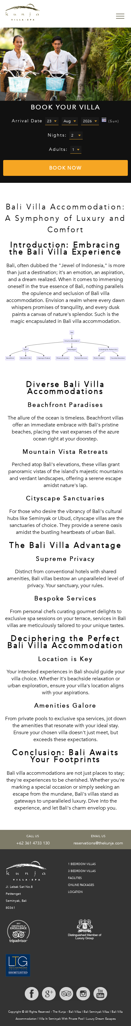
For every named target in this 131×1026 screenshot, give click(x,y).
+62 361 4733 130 (33, 843)
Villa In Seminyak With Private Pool (61, 1019)
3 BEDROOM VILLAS (82, 871)
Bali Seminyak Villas (96, 1012)
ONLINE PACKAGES (81, 885)
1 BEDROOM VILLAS (82, 864)
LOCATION (75, 892)
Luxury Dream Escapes (101, 1019)
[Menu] (120, 16)
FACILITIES (75, 878)
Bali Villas (75, 1012)
